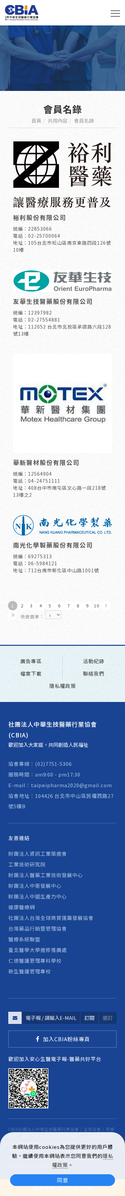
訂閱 (89, 1017)
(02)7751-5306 (53, 763)
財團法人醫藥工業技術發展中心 (45, 874)
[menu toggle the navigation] (115, 13)
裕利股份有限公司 (39, 217)
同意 (62, 1180)
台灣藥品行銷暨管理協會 (37, 928)
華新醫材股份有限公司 (46, 462)
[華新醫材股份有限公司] (62, 402)
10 (96, 605)
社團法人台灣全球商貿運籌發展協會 (51, 917)
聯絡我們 (93, 673)
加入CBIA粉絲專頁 (66, 1039)
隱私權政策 (62, 685)
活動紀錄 (93, 661)
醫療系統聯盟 (24, 939)
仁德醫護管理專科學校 (35, 960)
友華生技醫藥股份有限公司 (53, 301)
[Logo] (21, 11)
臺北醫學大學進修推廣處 (37, 949)
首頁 (36, 120)
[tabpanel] (62, 58)
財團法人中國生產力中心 (37, 896)
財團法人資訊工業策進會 (37, 853)
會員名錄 (84, 120)
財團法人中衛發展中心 (35, 885)
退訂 (108, 1017)
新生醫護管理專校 (29, 971)
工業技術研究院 (27, 864)
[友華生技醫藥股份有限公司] (62, 279)
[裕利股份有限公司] (62, 173)
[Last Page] (12, 615)
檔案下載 (31, 673)
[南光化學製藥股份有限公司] (62, 524)
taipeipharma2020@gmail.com (71, 785)
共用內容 (58, 120)
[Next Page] (106, 605)
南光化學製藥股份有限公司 (53, 545)
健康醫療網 (21, 907)
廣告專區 (31, 661)
